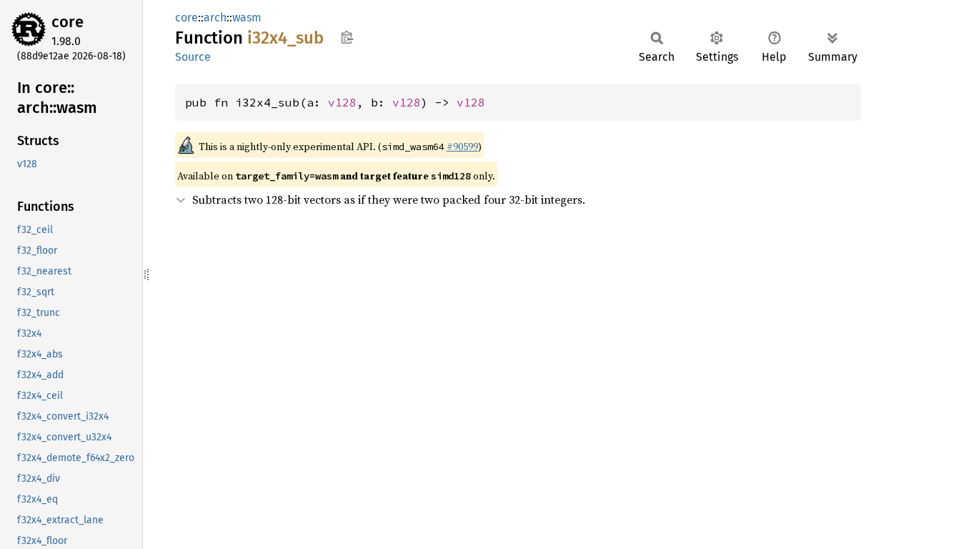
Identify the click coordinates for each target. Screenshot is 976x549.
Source (193, 57)
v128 (342, 102)
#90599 (462, 146)
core (67, 21)
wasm (247, 17)
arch (215, 17)
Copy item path (347, 37)
